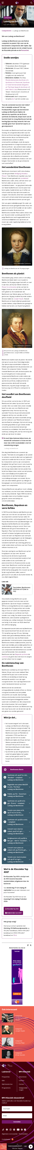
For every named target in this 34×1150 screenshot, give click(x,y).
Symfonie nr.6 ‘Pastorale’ (14, 82)
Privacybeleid (23, 1134)
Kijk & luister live (7, 1084)
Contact (21, 1084)
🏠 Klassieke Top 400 (12, 909)
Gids (3, 1080)
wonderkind (24, 178)
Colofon (21, 1080)
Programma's (6, 1088)
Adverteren (23, 1077)
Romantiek (25, 50)
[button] (31, 1147)
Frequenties (6, 1077)
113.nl (15, 935)
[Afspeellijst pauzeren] (5, 769)
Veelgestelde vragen (23, 1089)
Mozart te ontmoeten (9, 287)
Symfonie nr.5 (23, 80)
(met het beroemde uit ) (17, 85)
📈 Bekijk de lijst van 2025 (13, 913)
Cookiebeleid (6, 1139)
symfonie (5, 656)
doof (13, 99)
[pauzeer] (5, 777)
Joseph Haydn (18, 299)
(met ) (11, 89)
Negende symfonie (21, 654)
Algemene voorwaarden (10, 1134)
